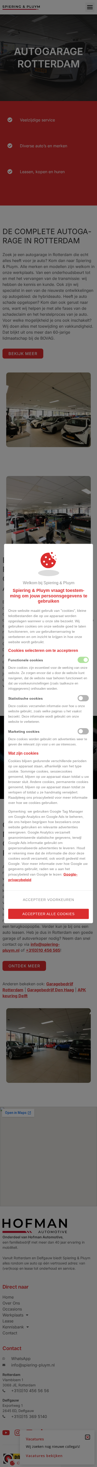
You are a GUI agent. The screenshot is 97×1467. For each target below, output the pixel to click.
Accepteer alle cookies (48, 914)
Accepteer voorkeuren (48, 899)
